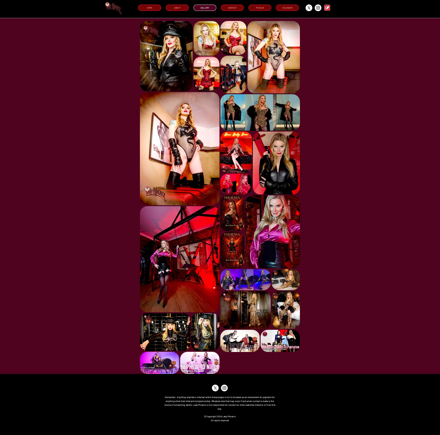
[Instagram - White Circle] (318, 7)
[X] (309, 7)
